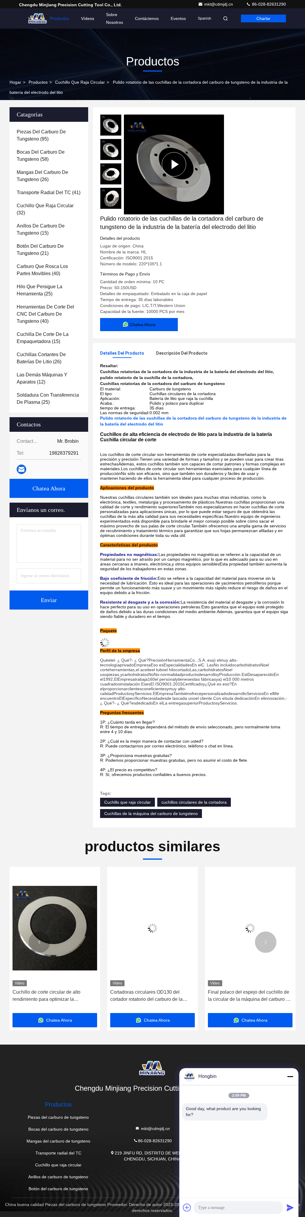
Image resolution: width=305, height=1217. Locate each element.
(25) (39, 290)
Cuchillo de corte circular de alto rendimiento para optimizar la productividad (46, 996)
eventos (178, 18)
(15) (41, 229)
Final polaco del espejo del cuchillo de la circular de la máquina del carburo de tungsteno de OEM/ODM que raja (249, 996)
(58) (41, 155)
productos (38, 82)
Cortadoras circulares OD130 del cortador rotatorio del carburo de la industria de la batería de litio (146, 996)
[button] (39, 942)
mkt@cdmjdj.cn (219, 4)
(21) (40, 250)
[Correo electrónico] (21, 469)
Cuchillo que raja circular (80, 82)
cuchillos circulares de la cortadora (194, 802)
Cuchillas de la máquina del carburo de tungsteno (151, 813)
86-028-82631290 (268, 4)
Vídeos (87, 18)
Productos (59, 18)
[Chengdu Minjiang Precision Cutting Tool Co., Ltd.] (152, 1068)
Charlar (263, 18)
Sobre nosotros (114, 18)
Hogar (15, 82)
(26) (42, 176)
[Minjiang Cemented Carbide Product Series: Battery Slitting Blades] (174, 164)
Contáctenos (147, 18)
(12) (42, 378)
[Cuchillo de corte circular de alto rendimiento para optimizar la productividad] (55, 928)
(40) (42, 270)
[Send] (290, 1207)
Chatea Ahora (48, 488)
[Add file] (187, 1207)
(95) (41, 135)
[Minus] (290, 1076)
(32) (45, 209)
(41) (48, 192)
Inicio (33, 18)
